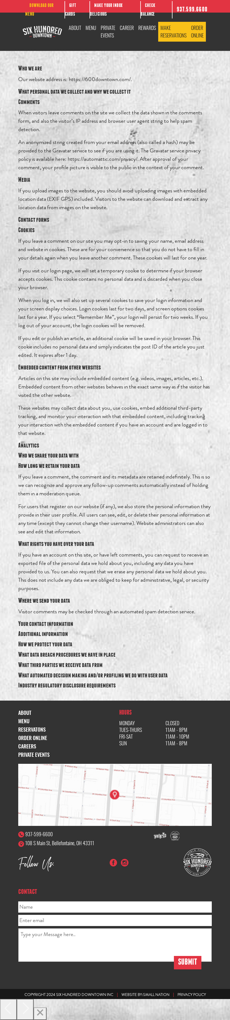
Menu (91, 27)
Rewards (147, 27)
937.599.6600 (192, 9)
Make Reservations (173, 31)
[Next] (25, 1009)
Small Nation (156, 994)
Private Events (108, 31)
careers (27, 746)
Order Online (197, 31)
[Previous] (8, 1009)
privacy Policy (192, 994)
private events (34, 754)
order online (32, 737)
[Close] (40, 1013)
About (75, 27)
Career (127, 27)
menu (23, 721)
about (24, 712)
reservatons (32, 729)
